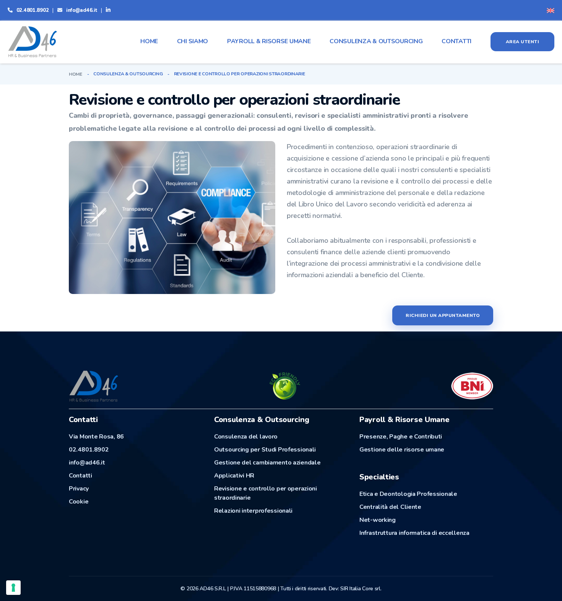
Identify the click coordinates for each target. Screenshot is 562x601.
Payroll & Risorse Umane (269, 41)
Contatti (456, 41)
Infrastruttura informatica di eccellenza (414, 533)
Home (149, 41)
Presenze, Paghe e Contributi (400, 436)
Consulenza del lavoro (246, 436)
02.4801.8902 (32, 10)
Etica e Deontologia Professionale (408, 494)
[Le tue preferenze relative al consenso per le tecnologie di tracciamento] (13, 587)
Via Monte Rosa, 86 (96, 436)
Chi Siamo (192, 41)
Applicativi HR (234, 475)
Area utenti (522, 42)
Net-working (377, 520)
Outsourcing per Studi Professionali (265, 449)
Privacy (79, 488)
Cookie (78, 501)
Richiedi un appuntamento (443, 315)
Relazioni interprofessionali (253, 511)
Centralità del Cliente (390, 507)
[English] (550, 10)
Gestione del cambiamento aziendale (267, 462)
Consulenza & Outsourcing (376, 41)
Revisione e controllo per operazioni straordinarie (265, 493)
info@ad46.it (81, 10)
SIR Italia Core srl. (360, 588)
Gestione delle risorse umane (401, 449)
